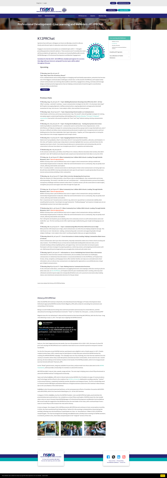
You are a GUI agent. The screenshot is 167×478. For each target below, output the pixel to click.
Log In (113, 3)
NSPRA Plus (111, 10)
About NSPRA (124, 10)
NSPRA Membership (124, 3)
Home (19, 21)
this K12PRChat (55, 270)
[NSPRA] (52, 10)
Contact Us (122, 462)
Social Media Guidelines (113, 462)
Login (45, 3)
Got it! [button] (162, 475)
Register (39, 3)
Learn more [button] (45, 475)
